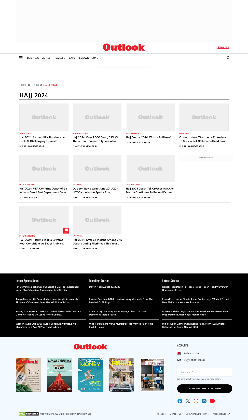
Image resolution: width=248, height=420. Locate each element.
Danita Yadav (29, 197)
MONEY (46, 57)
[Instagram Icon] (196, 401)
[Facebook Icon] (180, 401)
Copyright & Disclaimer (197, 413)
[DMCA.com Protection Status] (28, 414)
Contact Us (175, 413)
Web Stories (25, 133)
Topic (35, 85)
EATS (72, 57)
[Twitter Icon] (188, 401)
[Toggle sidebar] (20, 57)
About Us (161, 413)
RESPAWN (83, 57)
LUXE (95, 57)
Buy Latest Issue (194, 360)
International (80, 133)
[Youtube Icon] (212, 401)
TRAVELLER (59, 57)
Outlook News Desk (33, 146)
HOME (23, 85)
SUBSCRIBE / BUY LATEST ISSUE (205, 388)
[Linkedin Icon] (204, 401)
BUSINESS (33, 57)
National (184, 133)
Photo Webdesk (30, 248)
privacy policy (213, 379)
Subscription (192, 353)
